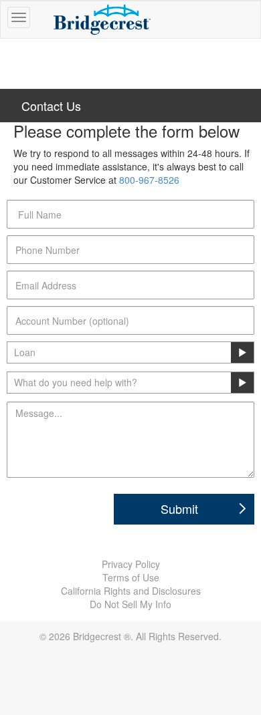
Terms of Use (130, 577)
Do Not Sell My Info (130, 604)
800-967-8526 (149, 179)
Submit (179, 508)
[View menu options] (18, 17)
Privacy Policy (131, 564)
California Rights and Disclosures (131, 590)
